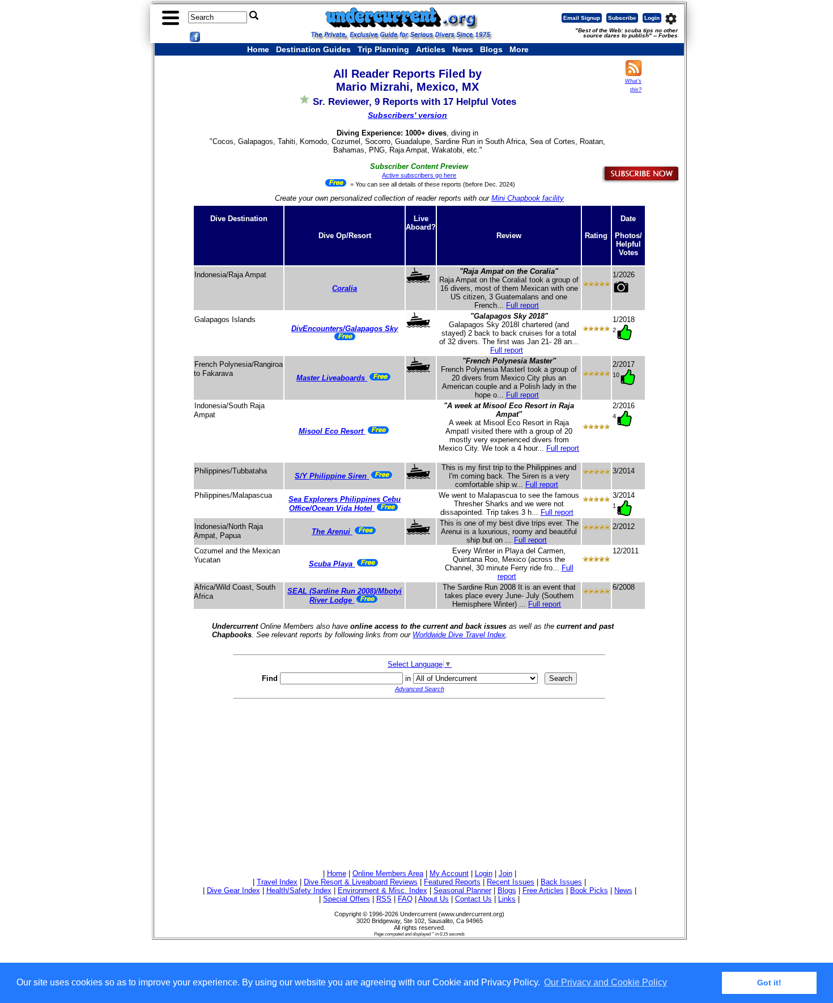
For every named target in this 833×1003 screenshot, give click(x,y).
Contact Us (473, 899)
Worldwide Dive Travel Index (459, 634)
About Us (433, 899)
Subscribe (622, 18)
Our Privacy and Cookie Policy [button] (605, 982)
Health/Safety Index (299, 890)
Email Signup (581, 18)
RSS (384, 899)
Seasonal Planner (462, 890)
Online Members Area (387, 873)
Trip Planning (383, 49)
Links (507, 899)
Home (258, 49)
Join (505, 873)
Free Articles (543, 890)
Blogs (491, 49)
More (519, 49)
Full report (522, 305)
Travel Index (277, 882)
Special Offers (346, 899)
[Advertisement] (419, 782)
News (462, 49)
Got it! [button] (769, 982)
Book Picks (589, 890)
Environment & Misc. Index (382, 890)
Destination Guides (313, 49)
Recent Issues (510, 882)
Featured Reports (452, 882)
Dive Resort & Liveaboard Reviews (361, 882)
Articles (430, 49)
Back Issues (561, 882)
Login (652, 18)
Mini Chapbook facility (527, 198)
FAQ (405, 899)
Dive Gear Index (233, 890)
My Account (449, 873)
